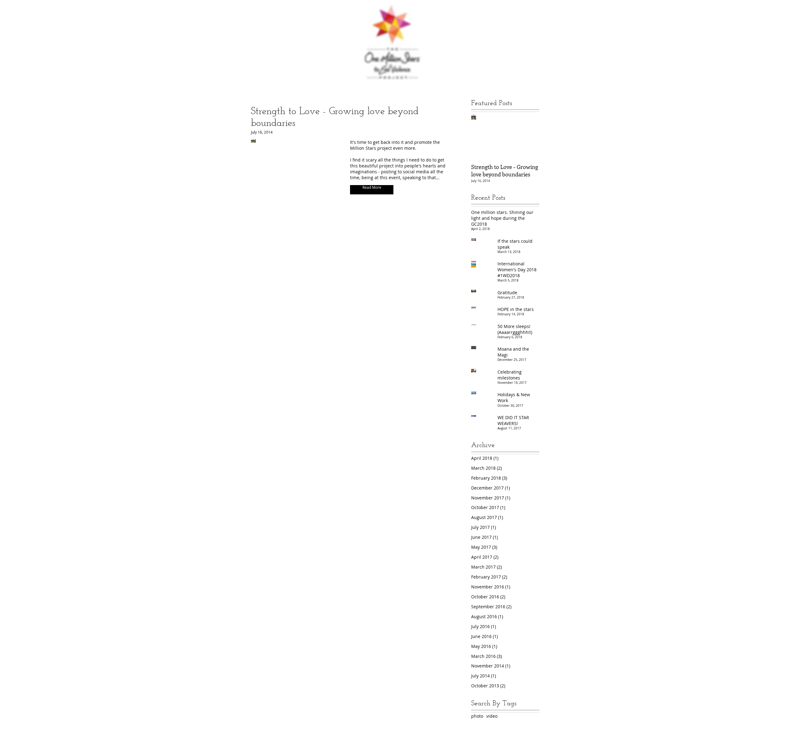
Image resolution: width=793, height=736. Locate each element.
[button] (371, 189)
